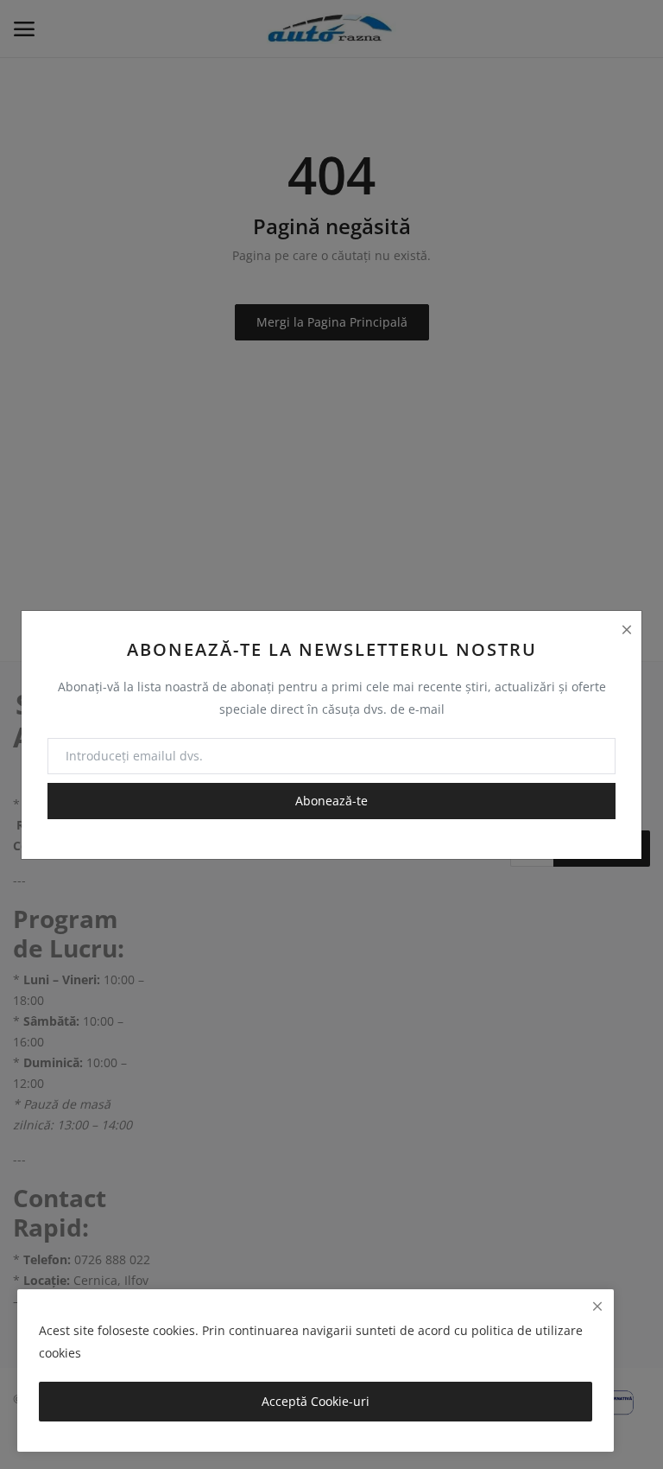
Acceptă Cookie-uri (315, 1401)
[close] (597, 1306)
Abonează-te (331, 800)
